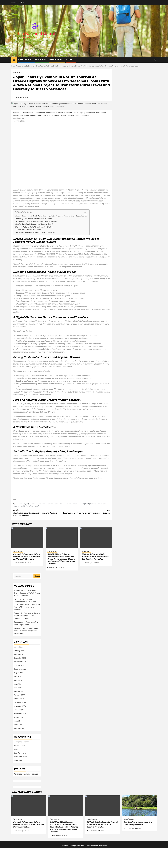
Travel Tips (18, 760)
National (68, 504)
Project (81, 504)
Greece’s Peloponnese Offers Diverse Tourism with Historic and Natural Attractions (26, 556)
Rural (86, 504)
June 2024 (17, 725)
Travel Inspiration (20, 757)
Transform (29, 506)
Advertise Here (25, 60)
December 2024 (20, 702)
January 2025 (19, 699)
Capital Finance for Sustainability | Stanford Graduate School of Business (35, 513)
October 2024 (19, 710)
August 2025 (18, 673)
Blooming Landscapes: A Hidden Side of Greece (34, 219)
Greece (50, 504)
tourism (16, 506)
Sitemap (69, 60)
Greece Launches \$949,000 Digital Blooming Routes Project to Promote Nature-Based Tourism (51, 216)
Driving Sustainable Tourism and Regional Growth (34, 224)
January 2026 (19, 654)
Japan (56, 504)
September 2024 (20, 713)
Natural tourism (18, 72)
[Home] (14, 59)
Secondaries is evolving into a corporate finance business (86, 511)
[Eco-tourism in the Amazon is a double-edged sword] (139, 805)
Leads (62, 504)
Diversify (34, 504)
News (16, 749)
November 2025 (20, 662)
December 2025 (20, 658)
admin (26, 97)
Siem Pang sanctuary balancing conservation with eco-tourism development (25, 630)
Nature (75, 504)
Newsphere (91, 845)
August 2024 (18, 717)
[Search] (154, 60)
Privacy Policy (55, 60)
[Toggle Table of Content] (84, 213)
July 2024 (17, 721)
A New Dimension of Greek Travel (28, 230)
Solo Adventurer (20, 753)
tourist (22, 506)
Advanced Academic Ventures (26, 774)
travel (36, 506)
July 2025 (17, 676)
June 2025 (17, 680)
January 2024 (19, 728)
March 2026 (18, 647)
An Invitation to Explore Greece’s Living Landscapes (35, 232)
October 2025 (19, 665)
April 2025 (17, 688)
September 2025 (20, 669)
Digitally (26, 504)
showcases (101, 504)
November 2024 (20, 706)
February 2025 (19, 695)
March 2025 (18, 691)
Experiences (42, 504)
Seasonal (93, 504)
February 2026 (19, 651)
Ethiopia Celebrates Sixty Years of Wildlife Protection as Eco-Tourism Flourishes (95, 556)
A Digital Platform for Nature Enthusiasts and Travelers (36, 221)
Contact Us (40, 60)
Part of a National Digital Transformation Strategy (34, 227)
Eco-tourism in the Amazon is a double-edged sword (138, 823)
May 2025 (17, 684)
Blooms (19, 504)
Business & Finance (21, 742)
